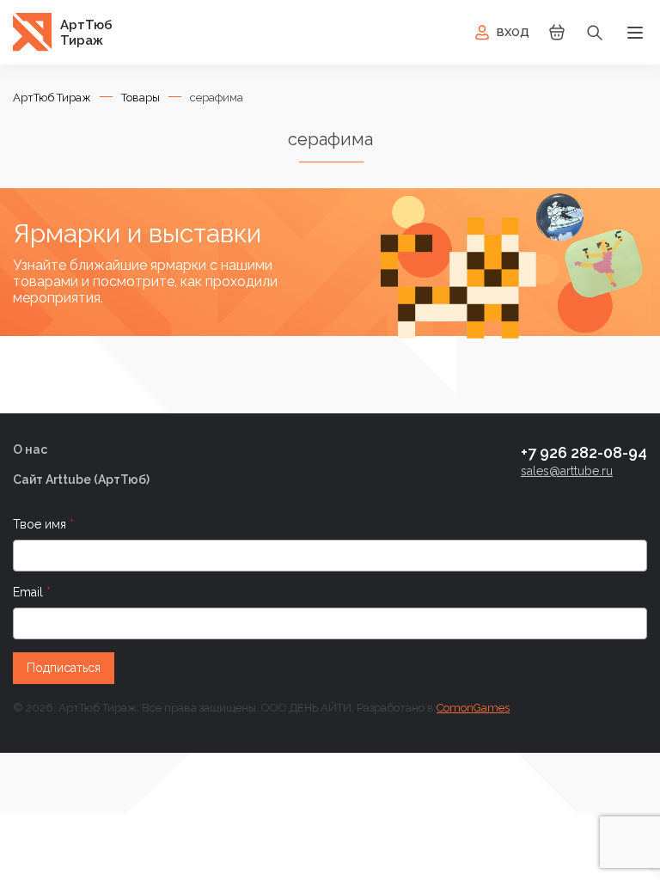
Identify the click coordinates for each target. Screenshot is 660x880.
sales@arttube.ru (567, 471)
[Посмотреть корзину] (557, 38)
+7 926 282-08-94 (584, 452)
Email (29, 592)
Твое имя (41, 524)
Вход (513, 32)
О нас (30, 449)
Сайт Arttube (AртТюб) (81, 479)
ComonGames (473, 707)
